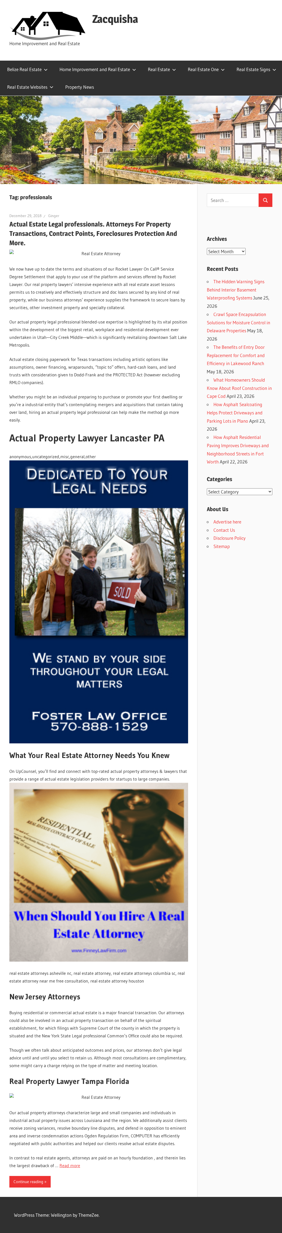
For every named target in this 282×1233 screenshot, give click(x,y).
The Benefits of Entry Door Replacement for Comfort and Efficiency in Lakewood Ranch (236, 355)
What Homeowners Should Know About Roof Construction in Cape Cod (239, 388)
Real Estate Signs (253, 69)
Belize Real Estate (24, 69)
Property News (79, 87)
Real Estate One (203, 69)
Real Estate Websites (27, 87)
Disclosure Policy (229, 538)
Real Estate (159, 69)
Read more (69, 1165)
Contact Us (224, 530)
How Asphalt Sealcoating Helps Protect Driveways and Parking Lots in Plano (234, 412)
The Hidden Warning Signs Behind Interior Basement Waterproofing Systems (235, 290)
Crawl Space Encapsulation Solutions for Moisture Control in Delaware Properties (238, 322)
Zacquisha (115, 19)
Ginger (53, 215)
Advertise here (227, 522)
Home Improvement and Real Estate (94, 69)
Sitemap (221, 546)
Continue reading (28, 1181)
